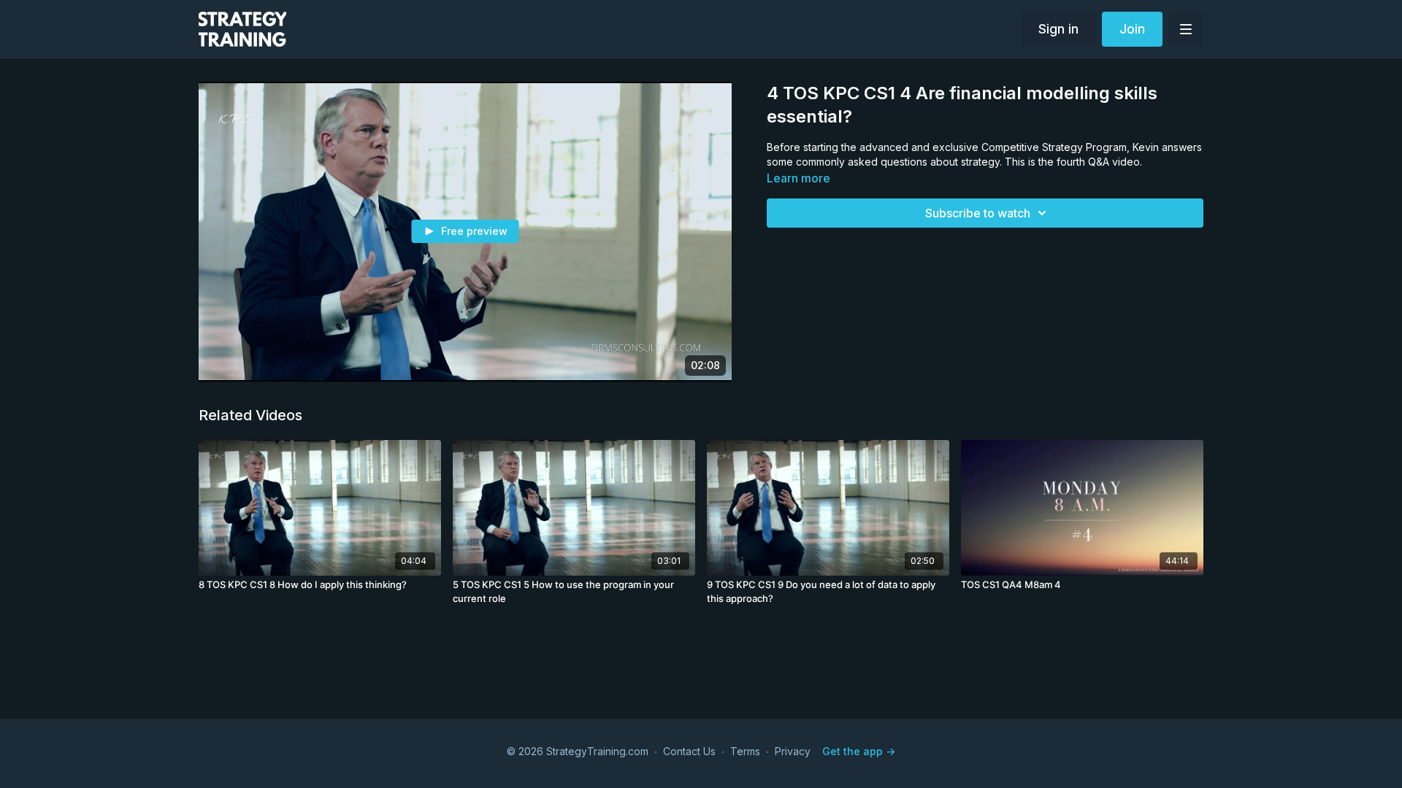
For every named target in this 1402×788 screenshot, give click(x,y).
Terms (745, 751)
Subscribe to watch (977, 213)
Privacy (793, 751)
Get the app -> (858, 751)
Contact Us (689, 751)
